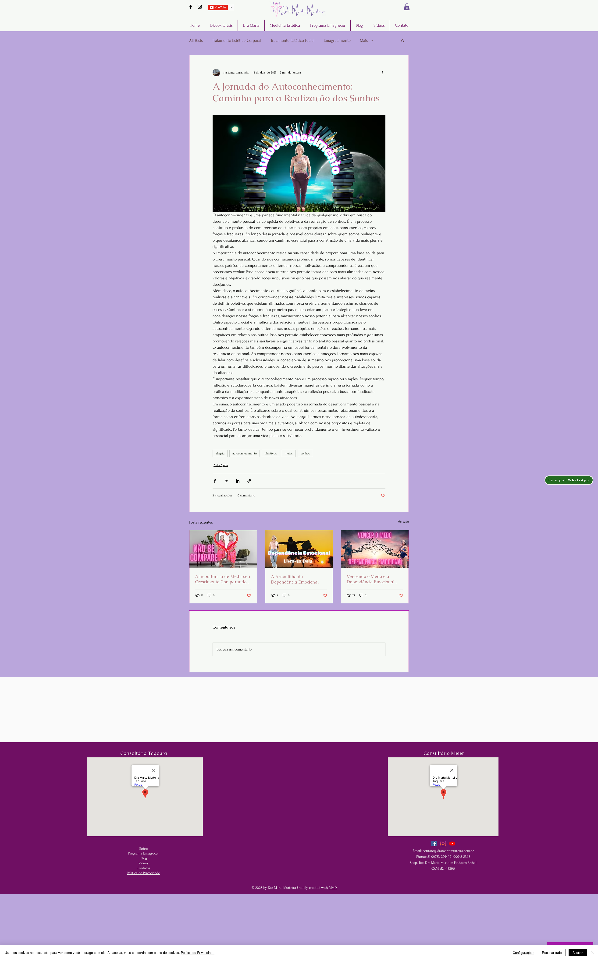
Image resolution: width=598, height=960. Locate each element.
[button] (407, 6)
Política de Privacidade (197, 952)
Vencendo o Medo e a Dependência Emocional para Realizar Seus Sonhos (373, 579)
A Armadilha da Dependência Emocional (295, 579)
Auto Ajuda (221, 465)
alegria (220, 453)
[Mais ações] (382, 72)
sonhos (305, 453)
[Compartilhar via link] (249, 481)
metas (289, 453)
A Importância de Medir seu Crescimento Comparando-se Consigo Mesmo (222, 579)
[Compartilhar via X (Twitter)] (226, 481)
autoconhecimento (244, 453)
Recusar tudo (552, 952)
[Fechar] (592, 952)
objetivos (271, 453)
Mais (364, 40)
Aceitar (578, 952)
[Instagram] (200, 7)
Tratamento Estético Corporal (236, 40)
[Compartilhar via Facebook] (215, 481)
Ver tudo (403, 521)
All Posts (196, 40)
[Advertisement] (299, 927)
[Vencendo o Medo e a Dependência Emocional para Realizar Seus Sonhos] (375, 549)
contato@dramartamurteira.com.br (448, 851)
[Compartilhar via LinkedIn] (237, 481)
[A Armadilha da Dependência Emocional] (299, 549)
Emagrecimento (337, 40)
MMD (333, 888)
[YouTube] (452, 843)
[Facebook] (190, 7)
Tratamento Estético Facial (292, 40)
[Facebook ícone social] (434, 843)
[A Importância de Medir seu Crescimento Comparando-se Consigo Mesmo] (223, 549)
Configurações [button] (523, 952)
